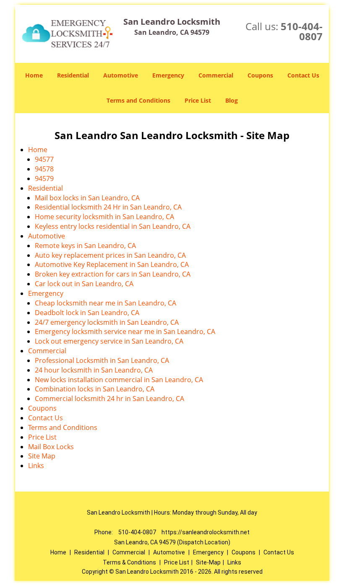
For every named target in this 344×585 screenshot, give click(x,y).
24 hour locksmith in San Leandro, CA (94, 370)
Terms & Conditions (129, 562)
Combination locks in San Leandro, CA (94, 388)
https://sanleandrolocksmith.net (206, 532)
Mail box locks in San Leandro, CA (87, 197)
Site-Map (208, 562)
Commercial (215, 75)
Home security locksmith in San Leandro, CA (104, 216)
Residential (73, 75)
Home (34, 75)
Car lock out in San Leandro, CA (84, 283)
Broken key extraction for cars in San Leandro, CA (112, 274)
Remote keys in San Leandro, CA (85, 245)
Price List (198, 100)
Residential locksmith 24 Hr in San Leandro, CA (108, 207)
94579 (44, 178)
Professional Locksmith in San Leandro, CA (102, 360)
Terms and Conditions (138, 100)
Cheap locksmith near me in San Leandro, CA (105, 303)
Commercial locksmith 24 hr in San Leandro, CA (109, 398)
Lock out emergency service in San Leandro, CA (109, 341)
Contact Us (303, 75)
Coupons (260, 75)
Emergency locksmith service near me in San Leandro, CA (125, 331)
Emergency (168, 75)
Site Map (41, 456)
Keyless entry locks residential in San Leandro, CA (112, 226)
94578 (44, 168)
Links (36, 465)
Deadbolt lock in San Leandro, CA (87, 312)
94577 (44, 159)
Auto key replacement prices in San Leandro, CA (110, 255)
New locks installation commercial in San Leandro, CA (119, 379)
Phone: (104, 532)
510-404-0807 (302, 31)
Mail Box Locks (51, 446)
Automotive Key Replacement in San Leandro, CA (112, 264)
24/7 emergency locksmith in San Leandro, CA (107, 322)
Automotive (120, 75)
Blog (231, 100)
